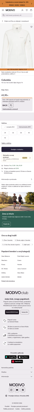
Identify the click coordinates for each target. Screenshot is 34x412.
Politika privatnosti (8, 409)
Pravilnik (7, 406)
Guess (19, 260)
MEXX (19, 277)
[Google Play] (11, 357)
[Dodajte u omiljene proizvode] (31, 27)
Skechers (4, 260)
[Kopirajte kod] (11, 105)
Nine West (20, 273)
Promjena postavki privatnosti (19, 406)
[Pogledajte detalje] (31, 179)
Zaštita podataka (26, 409)
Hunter (19, 264)
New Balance (5, 256)
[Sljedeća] (31, 3)
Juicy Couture (21, 268)
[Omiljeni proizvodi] (27, 10)
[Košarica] (31, 10)
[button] (17, 45)
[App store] (23, 357)
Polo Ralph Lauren (23, 256)
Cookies (17, 409)
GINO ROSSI (5, 277)
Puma (3, 264)
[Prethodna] (2, 3)
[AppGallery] (17, 361)
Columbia (6, 80)
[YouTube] (17, 390)
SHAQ (3, 273)
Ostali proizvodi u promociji (10, 109)
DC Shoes (4, 268)
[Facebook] (23, 390)
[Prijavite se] (22, 10)
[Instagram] (11, 390)
